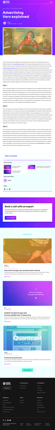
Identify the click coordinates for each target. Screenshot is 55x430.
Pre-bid (38, 385)
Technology (5, 400)
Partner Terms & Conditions (37, 424)
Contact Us (7, 388)
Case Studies (40, 405)
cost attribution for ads (18, 64)
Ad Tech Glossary (41, 411)
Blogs (8, 8)
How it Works (23, 388)
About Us (22, 400)
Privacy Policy (21, 424)
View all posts (27, 370)
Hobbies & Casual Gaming (8, 407)
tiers (17, 81)
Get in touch (10, 218)
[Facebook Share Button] (10, 189)
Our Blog (39, 400)
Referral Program (41, 407)
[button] (51, 2)
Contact (22, 402)
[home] (6, 2)
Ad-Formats (40, 390)
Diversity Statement (47, 424)
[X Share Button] (7, 189)
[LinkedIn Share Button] (5, 189)
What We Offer (23, 385)
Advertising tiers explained (17, 8)
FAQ (38, 409)
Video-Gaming (6, 411)
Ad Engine (39, 388)
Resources (39, 402)
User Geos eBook (40, 143)
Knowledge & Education (8, 409)
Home (4, 8)
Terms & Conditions (28, 424)
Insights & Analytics (41, 392)
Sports (4, 405)
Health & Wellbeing (7, 402)
